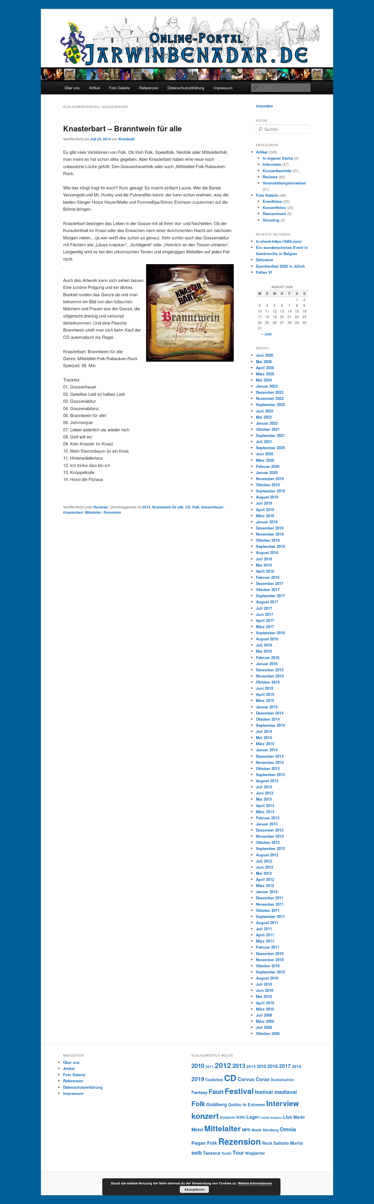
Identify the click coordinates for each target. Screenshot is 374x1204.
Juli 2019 (264, 503)
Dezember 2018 (269, 528)
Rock (267, 1143)
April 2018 (265, 571)
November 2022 (270, 398)
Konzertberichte (277, 170)
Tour (238, 1152)
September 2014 (270, 725)
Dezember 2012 (269, 830)
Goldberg (216, 1104)
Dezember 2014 (269, 713)
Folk (195, 507)
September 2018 (270, 546)
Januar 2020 (267, 472)
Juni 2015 (264, 688)
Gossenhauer (212, 507)
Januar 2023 (267, 386)
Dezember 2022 (269, 392)
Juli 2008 (264, 1027)
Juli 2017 (264, 608)
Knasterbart (73, 512)
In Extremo (254, 1104)
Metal (197, 1129)
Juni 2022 (264, 411)
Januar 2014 (267, 749)
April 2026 (265, 367)
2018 (296, 1066)
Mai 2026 (264, 361)
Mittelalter (93, 512)
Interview (282, 1103)
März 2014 (265, 743)
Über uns (72, 87)
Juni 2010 (264, 990)
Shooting (271, 220)
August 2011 (267, 922)
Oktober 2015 (268, 682)
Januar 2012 (267, 891)
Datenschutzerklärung (185, 87)
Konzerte (227, 1117)
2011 (209, 1066)
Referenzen (148, 87)
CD (188, 507)
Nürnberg (270, 1130)
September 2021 (270, 435)
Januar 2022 (267, 423)
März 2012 (265, 885)
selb (196, 1152)
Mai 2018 (264, 565)
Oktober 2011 (268, 910)
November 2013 (270, 762)
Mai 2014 (264, 737)
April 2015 (265, 694)
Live (287, 1117)
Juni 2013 (264, 793)
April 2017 (265, 620)
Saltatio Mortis (288, 1143)
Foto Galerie (119, 87)
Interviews (272, 164)
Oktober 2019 (268, 484)
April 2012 (265, 879)
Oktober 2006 (268, 1033)
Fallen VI (264, 272)
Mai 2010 (264, 996)
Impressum (223, 87)
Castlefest (214, 1079)
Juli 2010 (264, 984)
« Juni (266, 334)
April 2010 (265, 1003)
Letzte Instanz (271, 1117)
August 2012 (267, 855)
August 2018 (267, 552)
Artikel (94, 87)
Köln (240, 1117)
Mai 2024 (264, 380)
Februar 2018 (267, 577)
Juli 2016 (264, 645)
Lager (252, 1117)
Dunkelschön (282, 1079)
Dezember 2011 (269, 897)
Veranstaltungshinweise (284, 183)
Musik (257, 1130)
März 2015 (265, 700)
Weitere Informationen (255, 1183)
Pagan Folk (204, 1142)
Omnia (288, 1129)
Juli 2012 (264, 861)
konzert (205, 1115)
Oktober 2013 (268, 768)
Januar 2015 (267, 707)
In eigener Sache (278, 158)
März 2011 (265, 941)
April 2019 (265, 509)
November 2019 (270, 478)
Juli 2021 (264, 441)
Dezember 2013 (269, 756)
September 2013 (270, 774)
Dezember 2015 (269, 669)
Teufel (226, 1153)
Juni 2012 (264, 867)
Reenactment (274, 213)
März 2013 (265, 811)
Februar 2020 (267, 466)
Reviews (101, 507)
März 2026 (265, 374)
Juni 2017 (264, 614)
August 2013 (267, 780)
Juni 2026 (264, 355)
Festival (239, 1090)
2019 (197, 1079)
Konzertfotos (274, 207)
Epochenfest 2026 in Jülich (280, 266)
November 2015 (270, 676)
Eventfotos (272, 201)
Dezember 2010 (269, 953)
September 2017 (270, 595)
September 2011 (270, 916)
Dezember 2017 (269, 583)
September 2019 (270, 491)
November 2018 (270, 534)
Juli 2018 (264, 559)
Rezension (112, 512)
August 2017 (267, 601)
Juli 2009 (264, 1015)
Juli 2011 (264, 928)
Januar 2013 (267, 824)
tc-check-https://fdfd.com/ (279, 241)
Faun (216, 1091)
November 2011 (270, 904)
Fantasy (199, 1092)
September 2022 (270, 404)
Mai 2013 (264, 799)
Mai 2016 (264, 651)
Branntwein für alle (167, 507)
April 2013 (265, 805)
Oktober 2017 (268, 589)
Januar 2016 (267, 663)
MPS (246, 1129)
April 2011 (265, 935)
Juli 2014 (264, 731)
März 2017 (265, 626)
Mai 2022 (264, 417)
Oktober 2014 (268, 719)
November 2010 (270, 959)
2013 (238, 1065)
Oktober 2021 (268, 429)
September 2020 (270, 447)
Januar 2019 (267, 522)
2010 (197, 1065)
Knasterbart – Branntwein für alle (122, 128)
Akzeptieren (194, 1189)
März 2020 (265, 460)
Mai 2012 (264, 873)
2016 (272, 1066)
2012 (223, 1065)
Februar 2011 (267, 947)
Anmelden (264, 106)
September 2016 (270, 632)
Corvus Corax (253, 1079)
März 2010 (265, 1009)
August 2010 (267, 978)
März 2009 (265, 1021)
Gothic (235, 1104)
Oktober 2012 (268, 842)
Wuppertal (255, 1153)
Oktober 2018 (268, 540)
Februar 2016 (267, 657)
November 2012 (270, 836)
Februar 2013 (267, 817)
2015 (261, 1066)
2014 (146, 507)
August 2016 (267, 639)
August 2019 (267, 497)
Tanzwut (211, 1153)
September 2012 (270, 848)
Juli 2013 (264, 787)
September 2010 (270, 972)
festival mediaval (276, 1091)
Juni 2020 (264, 453)
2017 (285, 1065)
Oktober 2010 (268, 965)
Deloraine (264, 259)
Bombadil (126, 139)
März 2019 (265, 515)
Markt (299, 1117)
